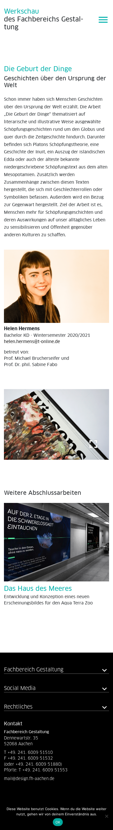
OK (57, 822)
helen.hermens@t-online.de (32, 342)
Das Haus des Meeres (38, 589)
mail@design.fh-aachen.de (30, 778)
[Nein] (106, 816)
